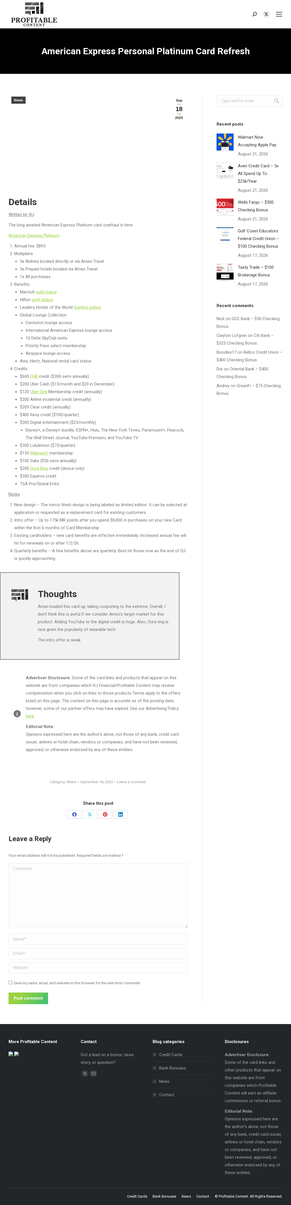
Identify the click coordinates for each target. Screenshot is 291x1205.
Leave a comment (131, 782)
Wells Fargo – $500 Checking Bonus (256, 206)
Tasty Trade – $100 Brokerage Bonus (256, 271)
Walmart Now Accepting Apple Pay (257, 141)
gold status (46, 292)
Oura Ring (39, 468)
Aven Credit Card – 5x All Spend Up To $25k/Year (258, 173)
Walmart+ (39, 453)
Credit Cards (170, 1054)
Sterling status (87, 307)
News (18, 100)
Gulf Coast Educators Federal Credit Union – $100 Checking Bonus (258, 238)
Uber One (38, 391)
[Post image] (225, 142)
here (30, 716)
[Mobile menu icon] (279, 14)
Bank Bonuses (172, 1068)
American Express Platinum (34, 235)
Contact (166, 1094)
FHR (34, 376)
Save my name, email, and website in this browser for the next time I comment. (77, 983)
